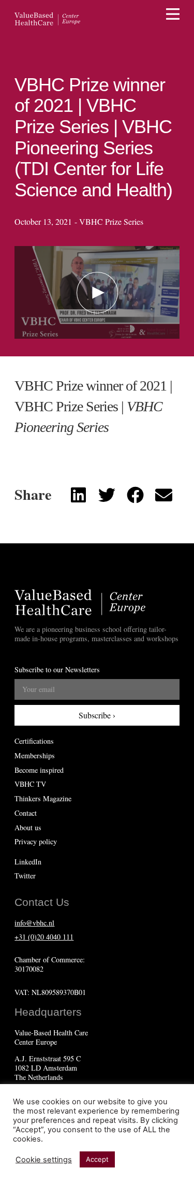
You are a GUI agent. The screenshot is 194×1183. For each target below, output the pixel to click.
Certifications (34, 741)
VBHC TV (30, 784)
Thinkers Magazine (42, 798)
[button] (97, 292)
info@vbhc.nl (34, 923)
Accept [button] (97, 1159)
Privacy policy (35, 841)
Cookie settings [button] (44, 1159)
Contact (25, 813)
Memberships (34, 755)
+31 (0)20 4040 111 (43, 937)
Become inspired (39, 770)
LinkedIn (27, 862)
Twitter (25, 876)
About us (27, 827)
